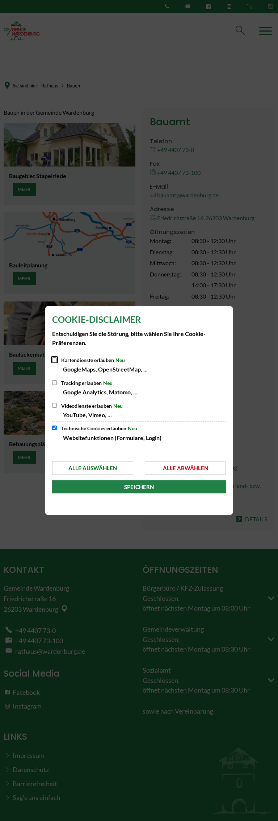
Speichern (139, 487)
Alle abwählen (185, 468)
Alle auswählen (92, 468)
